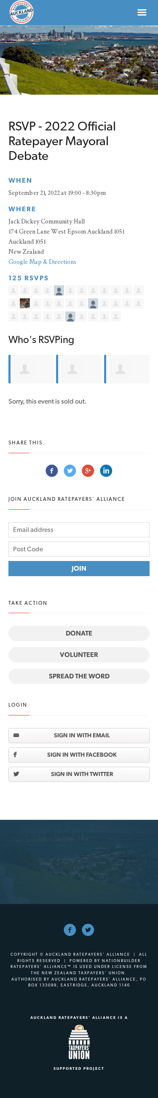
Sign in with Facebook (82, 754)
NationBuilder (121, 960)
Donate (79, 633)
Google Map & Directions (42, 262)
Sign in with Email (82, 735)
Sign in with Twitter (82, 774)
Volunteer (79, 655)
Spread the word (79, 676)
